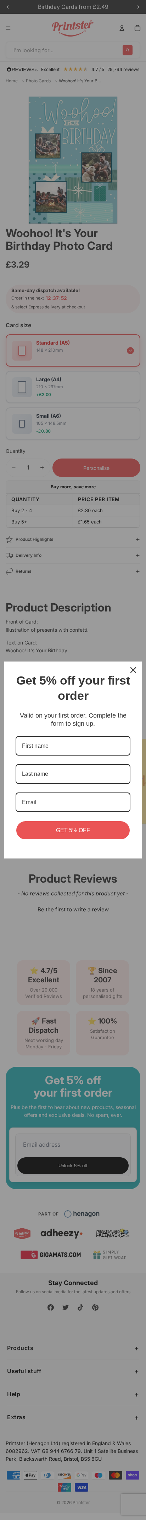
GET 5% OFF (73, 830)
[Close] (133, 670)
